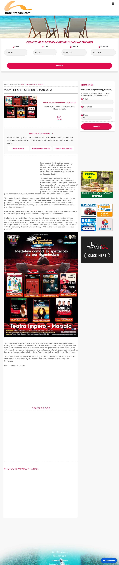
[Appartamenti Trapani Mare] (105, 210)
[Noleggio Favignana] (88, 210)
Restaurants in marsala (41, 149)
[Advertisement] (21, 176)
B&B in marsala (18, 149)
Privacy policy (65, 564)
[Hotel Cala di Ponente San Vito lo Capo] (105, 225)
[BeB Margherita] (88, 225)
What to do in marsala (64, 149)
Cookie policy (54, 564)
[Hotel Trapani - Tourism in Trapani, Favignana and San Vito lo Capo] (18, 14)
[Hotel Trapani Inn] (97, 263)
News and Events (15, 84)
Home (6, 84)
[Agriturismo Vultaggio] (97, 197)
